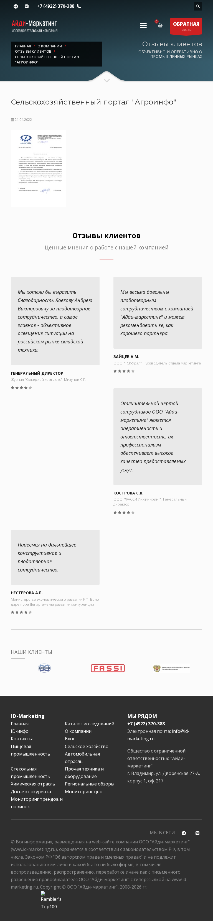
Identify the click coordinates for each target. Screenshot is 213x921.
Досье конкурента (31, 792)
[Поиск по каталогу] (198, 6)
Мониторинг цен (83, 792)
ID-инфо (20, 731)
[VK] (26, 6)
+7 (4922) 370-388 (55, 6)
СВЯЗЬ (186, 26)
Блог (70, 739)
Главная (20, 724)
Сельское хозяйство (86, 746)
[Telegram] (16, 6)
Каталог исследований (89, 724)
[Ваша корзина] (161, 25)
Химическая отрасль (33, 784)
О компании (78, 731)
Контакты (21, 739)
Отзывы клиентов (106, 235)
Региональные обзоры (89, 784)
